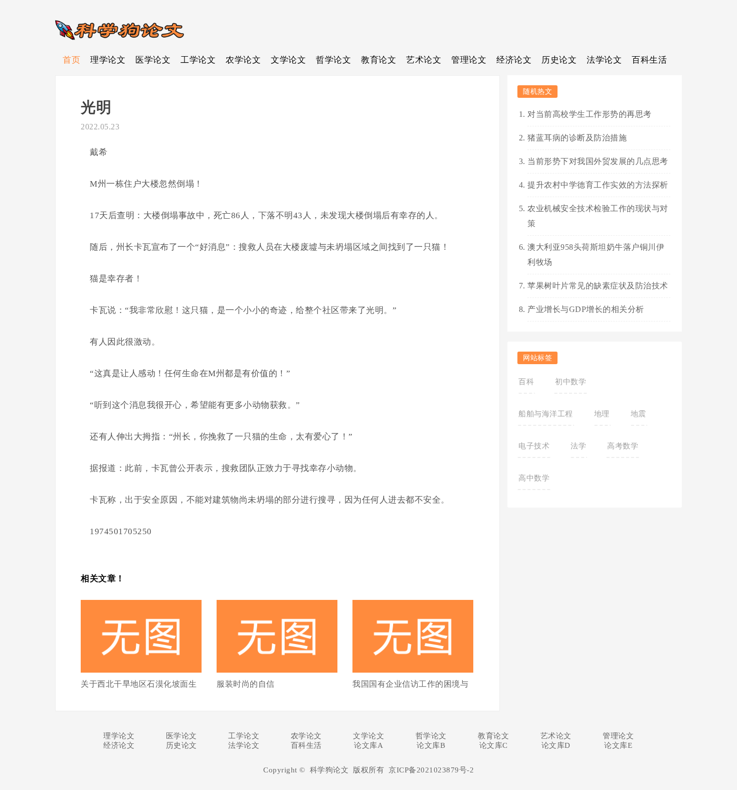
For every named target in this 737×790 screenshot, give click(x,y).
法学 (578, 446)
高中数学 (533, 478)
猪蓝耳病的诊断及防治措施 (577, 137)
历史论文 (559, 60)
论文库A (368, 745)
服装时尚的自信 (246, 684)
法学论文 (604, 60)
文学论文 (288, 60)
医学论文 (152, 60)
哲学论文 (333, 60)
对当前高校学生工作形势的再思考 (589, 114)
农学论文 (243, 60)
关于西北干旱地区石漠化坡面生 (139, 684)
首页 (71, 60)
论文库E (618, 745)
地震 (638, 414)
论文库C (493, 745)
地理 (602, 414)
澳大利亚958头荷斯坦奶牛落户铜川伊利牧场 (595, 254)
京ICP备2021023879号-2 (431, 770)
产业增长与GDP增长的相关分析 (585, 309)
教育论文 (378, 60)
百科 (526, 382)
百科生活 (649, 60)
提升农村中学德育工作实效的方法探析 (597, 185)
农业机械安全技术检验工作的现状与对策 (597, 216)
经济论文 (513, 60)
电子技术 (533, 446)
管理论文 (468, 60)
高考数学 (622, 446)
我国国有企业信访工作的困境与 (410, 684)
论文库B (431, 745)
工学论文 (198, 60)
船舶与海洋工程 (545, 414)
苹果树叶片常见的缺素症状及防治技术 (597, 285)
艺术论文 (423, 60)
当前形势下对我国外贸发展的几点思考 (597, 161)
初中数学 (570, 382)
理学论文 (107, 60)
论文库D (556, 745)
